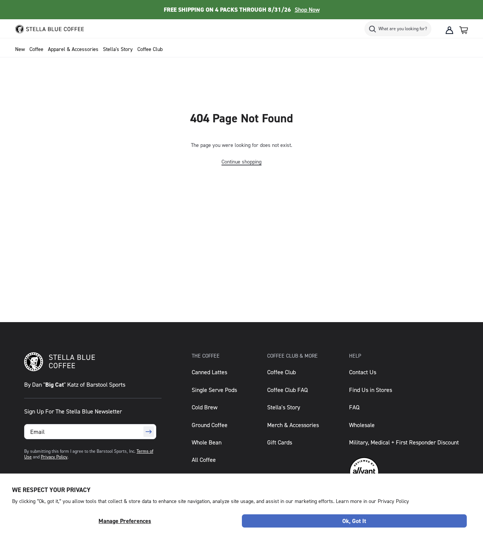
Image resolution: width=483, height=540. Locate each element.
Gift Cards (279, 442)
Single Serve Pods (214, 389)
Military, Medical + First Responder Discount (404, 442)
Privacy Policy (54, 457)
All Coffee (204, 459)
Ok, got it (354, 521)
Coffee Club (281, 372)
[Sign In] (449, 30)
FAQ (354, 407)
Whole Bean (207, 442)
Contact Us (362, 372)
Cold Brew (204, 407)
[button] (463, 30)
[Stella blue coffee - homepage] (54, 30)
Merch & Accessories (293, 425)
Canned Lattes (209, 372)
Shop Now (307, 9)
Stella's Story (283, 407)
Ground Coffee (210, 425)
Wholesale (362, 425)
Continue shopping (241, 161)
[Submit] (148, 431)
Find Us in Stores (370, 389)
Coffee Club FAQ (287, 389)
